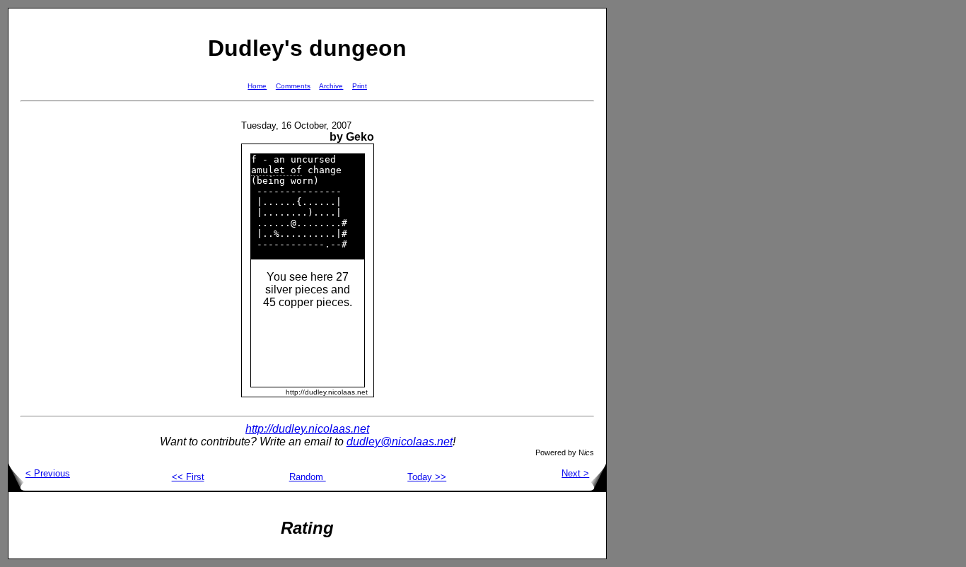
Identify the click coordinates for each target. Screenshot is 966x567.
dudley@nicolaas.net (400, 442)
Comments (293, 86)
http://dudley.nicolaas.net (307, 429)
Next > (575, 473)
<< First (188, 477)
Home (257, 86)
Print (359, 86)
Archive (331, 86)
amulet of (276, 170)
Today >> (426, 477)
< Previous (47, 473)
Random (307, 477)
